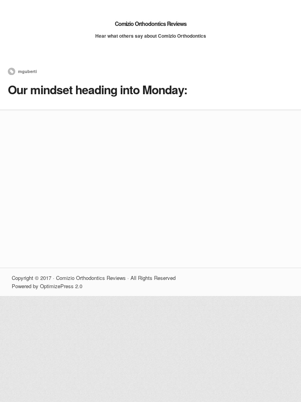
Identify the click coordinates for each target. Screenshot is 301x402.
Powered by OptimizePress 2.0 (47, 286)
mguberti (27, 71)
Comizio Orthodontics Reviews (151, 23)
